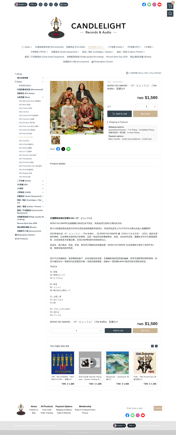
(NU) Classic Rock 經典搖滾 (29, 115)
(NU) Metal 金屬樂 (25, 148)
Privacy (85, 413)
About (34, 406)
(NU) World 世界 (24, 177)
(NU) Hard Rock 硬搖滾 (27, 130)
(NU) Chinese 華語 (25, 108)
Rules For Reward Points (85, 410)
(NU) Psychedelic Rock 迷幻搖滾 (30, 166)
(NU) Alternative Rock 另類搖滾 (30, 101)
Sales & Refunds (64, 413)
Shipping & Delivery (64, 410)
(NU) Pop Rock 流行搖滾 (27, 155)
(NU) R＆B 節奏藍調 (26, 170)
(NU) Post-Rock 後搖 (26, 162)
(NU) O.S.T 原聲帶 (25, 151)
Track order (47, 410)
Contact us (33, 410)
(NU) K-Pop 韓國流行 (26, 144)
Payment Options (64, 406)
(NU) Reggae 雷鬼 (25, 173)
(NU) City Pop (24, 112)
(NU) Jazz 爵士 (24, 141)
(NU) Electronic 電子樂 (27, 123)
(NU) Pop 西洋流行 (25, 159)
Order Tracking (47, 413)
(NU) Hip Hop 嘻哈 (25, 133)
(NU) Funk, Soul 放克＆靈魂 (28, 126)
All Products (47, 406)
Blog (34, 413)
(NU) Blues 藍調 (24, 105)
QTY (109, 107)
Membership (85, 406)
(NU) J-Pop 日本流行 (26, 137)
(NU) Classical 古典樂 (26, 119)
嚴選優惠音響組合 (25, 85)
